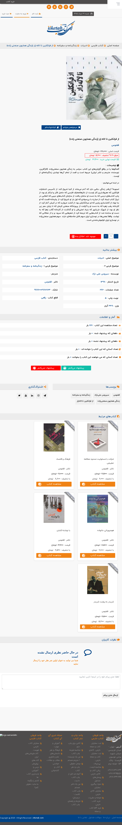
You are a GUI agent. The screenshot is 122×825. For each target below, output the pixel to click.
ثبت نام (35, 14)
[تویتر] (49, 7)
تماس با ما (82, 817)
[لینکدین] (60, 7)
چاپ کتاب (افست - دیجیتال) (76, 794)
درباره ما (106, 817)
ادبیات (84, 45)
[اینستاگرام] (66, 7)
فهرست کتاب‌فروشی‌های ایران (32, 753)
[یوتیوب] (54, 7)
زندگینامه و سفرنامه (66, 45)
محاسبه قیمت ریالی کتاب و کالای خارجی (95, 770)
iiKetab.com (38, 818)
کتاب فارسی (97, 45)
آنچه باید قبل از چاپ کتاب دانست (74, 777)
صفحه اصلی (113, 45)
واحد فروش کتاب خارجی (97, 737)
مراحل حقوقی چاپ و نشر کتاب (75, 767)
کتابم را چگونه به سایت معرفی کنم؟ (32, 784)
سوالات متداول (95, 817)
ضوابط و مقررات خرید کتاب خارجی (94, 801)
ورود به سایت (21, 14)
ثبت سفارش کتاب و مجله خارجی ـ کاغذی (95, 746)
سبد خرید (6, 14)
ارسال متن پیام (110, 695)
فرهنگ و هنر (55, 750)
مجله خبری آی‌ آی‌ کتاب (55, 737)
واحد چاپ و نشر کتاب (77, 737)
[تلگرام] (71, 7)
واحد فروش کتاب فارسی (35, 737)
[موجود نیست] (92, 87)
